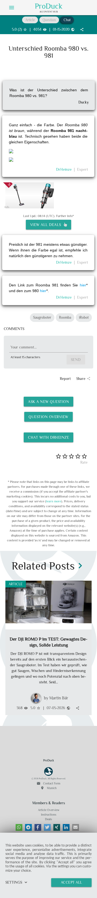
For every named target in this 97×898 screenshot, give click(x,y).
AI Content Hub (49, 12)
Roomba (65, 317)
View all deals (47, 224)
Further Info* (65, 216)
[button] (19, 827)
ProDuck (49, 6)
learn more (53, 501)
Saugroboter (42, 317)
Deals (48, 819)
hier (82, 285)
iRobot (84, 317)
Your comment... (24, 347)
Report (65, 378)
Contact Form (48, 783)
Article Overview (48, 810)
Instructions (48, 814)
